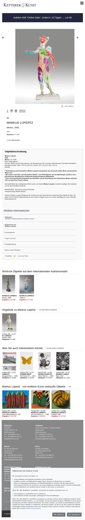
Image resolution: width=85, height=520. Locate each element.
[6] (77, 38)
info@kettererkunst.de (11, 439)
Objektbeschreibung (15, 151)
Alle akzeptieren (74, 514)
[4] (3, 38)
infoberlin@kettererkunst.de (13, 459)
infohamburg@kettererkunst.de (45, 439)
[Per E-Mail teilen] (14, 256)
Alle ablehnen (59, 514)
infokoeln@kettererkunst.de (44, 457)
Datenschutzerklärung (33, 508)
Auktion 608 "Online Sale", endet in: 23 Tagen (37, 17)
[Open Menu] (81, 3)
